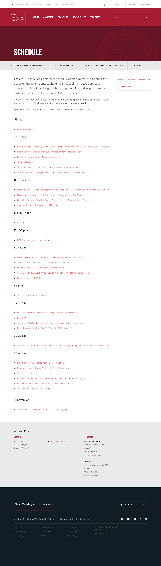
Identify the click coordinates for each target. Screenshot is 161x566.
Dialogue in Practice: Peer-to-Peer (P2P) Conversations (41, 362)
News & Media (145, 5)
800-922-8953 (66, 519)
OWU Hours (45, 536)
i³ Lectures (21, 222)
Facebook (122, 519)
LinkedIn (146, 519)
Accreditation (18, 527)
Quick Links (126, 504)
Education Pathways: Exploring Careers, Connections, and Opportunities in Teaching (54, 200)
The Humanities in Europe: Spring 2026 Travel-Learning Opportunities (47, 167)
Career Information (20, 531)
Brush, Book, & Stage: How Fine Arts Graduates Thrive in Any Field (45, 328)
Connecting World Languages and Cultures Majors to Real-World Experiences (50, 172)
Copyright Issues (19, 536)
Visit (110, 5)
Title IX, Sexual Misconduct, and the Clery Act (106, 528)
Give (124, 5)
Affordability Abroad (26, 162)
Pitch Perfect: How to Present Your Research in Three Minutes (44, 383)
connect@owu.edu (82, 109)
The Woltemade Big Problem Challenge (34, 388)
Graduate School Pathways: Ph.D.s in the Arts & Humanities (43, 368)
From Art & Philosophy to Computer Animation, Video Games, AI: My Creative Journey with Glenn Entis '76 (63, 189)
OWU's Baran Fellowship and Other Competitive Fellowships (43, 262)
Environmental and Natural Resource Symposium (38, 157)
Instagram (134, 519)
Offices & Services (47, 531)
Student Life (79, 17)
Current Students (22, 5)
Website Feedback (101, 534)
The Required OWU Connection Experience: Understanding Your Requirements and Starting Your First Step (63, 345)
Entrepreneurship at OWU (28, 278)
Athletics (95, 17)
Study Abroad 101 (25, 373)
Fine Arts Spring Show (26, 129)
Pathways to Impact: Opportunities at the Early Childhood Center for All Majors (51, 378)
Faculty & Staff (37, 5)
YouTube (128, 519)
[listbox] (132, 504)
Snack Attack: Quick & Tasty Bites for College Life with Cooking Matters (47, 312)
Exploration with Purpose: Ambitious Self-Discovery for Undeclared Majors (49, 151)
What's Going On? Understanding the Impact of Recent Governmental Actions (51, 323)
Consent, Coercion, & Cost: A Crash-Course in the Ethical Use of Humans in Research (53, 272)
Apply (117, 5)
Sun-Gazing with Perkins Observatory (33, 295)
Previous (11, 65)
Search (147, 17)
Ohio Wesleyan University (18, 20)
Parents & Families (68, 5)
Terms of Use (72, 536)
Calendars (132, 5)
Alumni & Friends (52, 5)
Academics (63, 17)
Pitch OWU (22, 317)
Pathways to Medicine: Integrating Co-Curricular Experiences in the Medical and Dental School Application (63, 146)
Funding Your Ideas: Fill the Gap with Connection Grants (41, 267)
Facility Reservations (47, 527)
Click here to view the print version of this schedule (39, 409)
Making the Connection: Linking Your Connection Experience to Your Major (49, 195)
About (36, 17)
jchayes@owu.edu (91, 475)
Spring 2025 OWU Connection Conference (103, 65)
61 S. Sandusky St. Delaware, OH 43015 (35, 519)
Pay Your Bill (72, 527)
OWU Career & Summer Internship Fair (34, 240)
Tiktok (139, 519)
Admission (48, 17)
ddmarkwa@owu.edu (92, 455)
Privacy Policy (72, 531)
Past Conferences (64, 65)
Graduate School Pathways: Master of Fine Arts (37, 205)
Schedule (138, 65)
